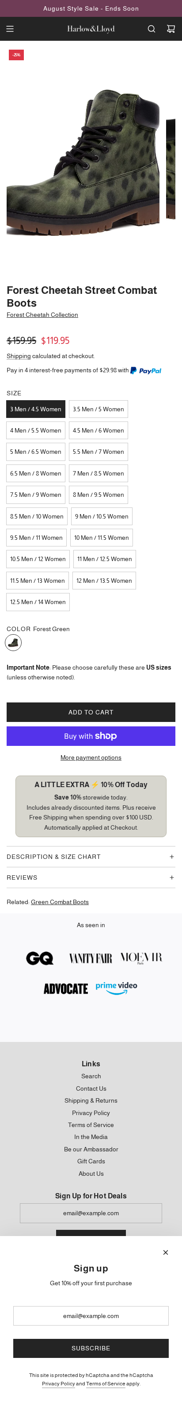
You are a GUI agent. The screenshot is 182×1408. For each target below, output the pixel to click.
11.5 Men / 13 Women (37, 580)
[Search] (151, 29)
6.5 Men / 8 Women (35, 473)
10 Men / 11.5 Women (101, 537)
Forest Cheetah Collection (42, 314)
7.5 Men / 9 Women (35, 494)
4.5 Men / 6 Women (98, 430)
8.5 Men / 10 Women (37, 516)
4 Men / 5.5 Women (35, 430)
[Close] (165, 1252)
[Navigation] (9, 29)
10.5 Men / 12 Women (38, 558)
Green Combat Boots (60, 901)
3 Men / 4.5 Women (35, 409)
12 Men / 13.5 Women (104, 580)
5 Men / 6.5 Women (35, 451)
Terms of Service (105, 1384)
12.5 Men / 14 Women (38, 601)
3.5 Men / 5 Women (98, 409)
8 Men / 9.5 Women (98, 494)
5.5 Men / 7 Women (98, 451)
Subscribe (91, 1348)
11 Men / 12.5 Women (104, 558)
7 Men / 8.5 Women (98, 473)
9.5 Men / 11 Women (36, 537)
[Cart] (171, 29)
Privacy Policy (58, 1384)
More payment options (91, 757)
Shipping (19, 355)
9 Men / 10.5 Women (102, 516)
